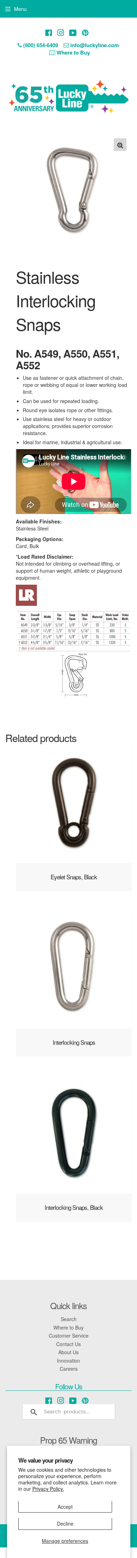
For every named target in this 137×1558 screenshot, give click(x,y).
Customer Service (69, 1335)
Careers (69, 1368)
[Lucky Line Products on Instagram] (60, 32)
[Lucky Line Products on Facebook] (48, 32)
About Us (68, 1352)
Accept (65, 1506)
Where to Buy (68, 1327)
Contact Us (68, 1343)
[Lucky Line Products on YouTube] (73, 32)
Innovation (68, 1360)
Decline (65, 1523)
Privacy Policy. (48, 1488)
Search (69, 1319)
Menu (20, 8)
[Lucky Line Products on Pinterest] (85, 32)
